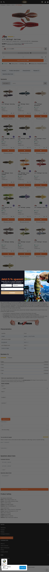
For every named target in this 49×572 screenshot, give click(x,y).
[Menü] (6, 559)
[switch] (4, 567)
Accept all (22, 567)
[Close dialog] (47, 272)
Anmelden (12, 292)
